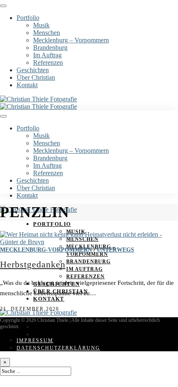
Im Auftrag (47, 55)
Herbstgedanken (32, 264)
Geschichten (33, 69)
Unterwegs (115, 250)
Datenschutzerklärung (58, 348)
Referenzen (48, 62)
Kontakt (27, 84)
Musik (41, 25)
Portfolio (28, 17)
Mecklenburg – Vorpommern (71, 40)
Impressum (35, 340)
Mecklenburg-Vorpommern (46, 250)
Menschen (46, 32)
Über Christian (36, 77)
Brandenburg (50, 47)
